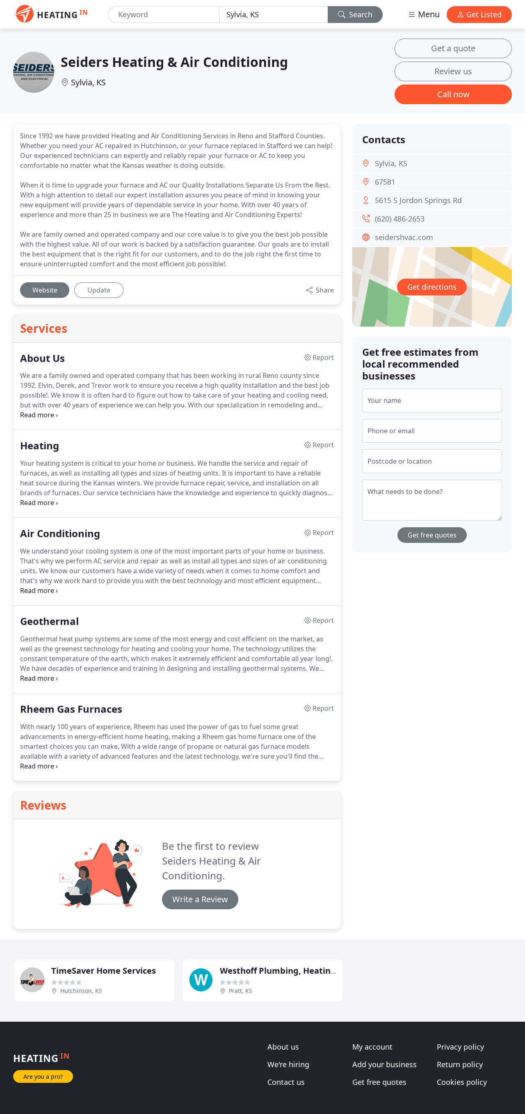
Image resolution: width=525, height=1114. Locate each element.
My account (372, 1047)
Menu (428, 14)
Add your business (384, 1064)
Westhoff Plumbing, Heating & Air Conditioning (316, 970)
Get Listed (483, 14)
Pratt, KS (240, 991)
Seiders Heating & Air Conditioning (174, 62)
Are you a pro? (43, 1076)
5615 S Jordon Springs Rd (418, 200)
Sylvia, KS (88, 82)
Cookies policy (462, 1082)
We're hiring (288, 1064)
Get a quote (453, 48)
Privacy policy (460, 1047)
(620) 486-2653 (400, 219)
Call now (453, 94)
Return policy (460, 1064)
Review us (453, 71)
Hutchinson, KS (81, 991)
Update (98, 290)
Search (359, 14)
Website (44, 290)
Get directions (432, 287)
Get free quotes (432, 535)
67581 (385, 182)
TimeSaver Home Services (103, 970)
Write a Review (200, 899)
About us (283, 1047)
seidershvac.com (404, 237)
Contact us (286, 1082)
